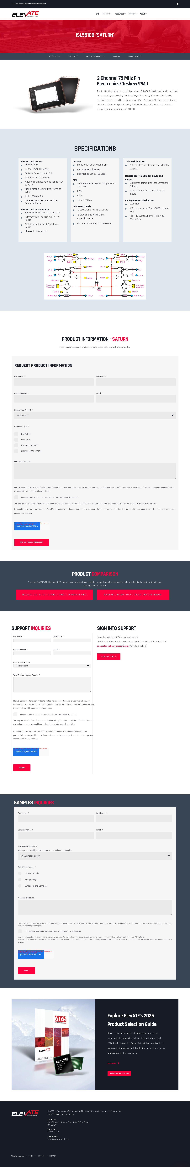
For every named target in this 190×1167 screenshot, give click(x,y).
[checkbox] (95, 442)
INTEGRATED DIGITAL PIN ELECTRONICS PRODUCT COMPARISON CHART (54, 594)
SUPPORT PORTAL (109, 656)
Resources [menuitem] (119, 14)
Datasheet (73, 56)
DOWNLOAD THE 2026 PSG (119, 1073)
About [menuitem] (142, 14)
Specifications (54, 56)
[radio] (95, 875)
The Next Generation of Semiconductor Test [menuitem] (29, 4)
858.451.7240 (53, 1132)
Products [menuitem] (106, 14)
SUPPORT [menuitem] (41, 1156)
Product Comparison (95, 56)
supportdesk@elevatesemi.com (113, 646)
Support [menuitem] (132, 14)
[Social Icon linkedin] (177, 4)
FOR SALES (52, 1136)
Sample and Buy (135, 56)
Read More (112, 1063)
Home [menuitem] (97, 14)
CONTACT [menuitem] (52, 1156)
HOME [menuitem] (31, 1156)
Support (116, 56)
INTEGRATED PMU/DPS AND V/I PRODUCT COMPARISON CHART (133, 594)
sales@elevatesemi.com (58, 1139)
